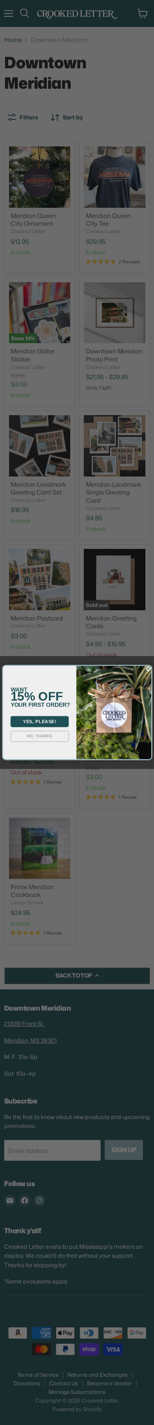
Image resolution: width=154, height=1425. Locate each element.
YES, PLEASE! (39, 721)
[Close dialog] (148, 669)
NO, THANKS (39, 736)
